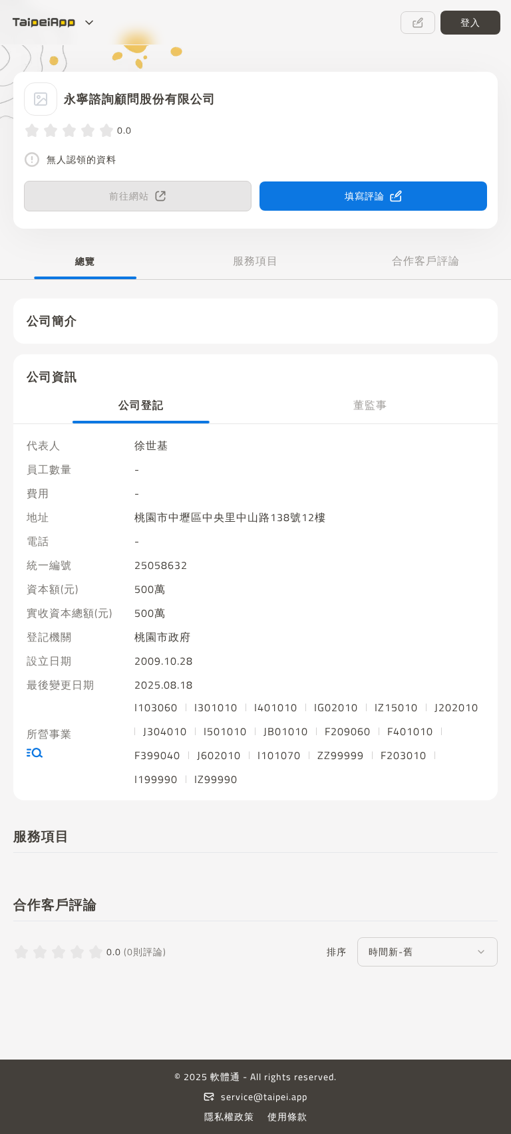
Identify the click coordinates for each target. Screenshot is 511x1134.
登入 (470, 22)
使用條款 (287, 1116)
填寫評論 (365, 196)
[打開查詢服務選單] (89, 22)
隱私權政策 (229, 1116)
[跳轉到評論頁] (418, 22)
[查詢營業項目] (76, 752)
